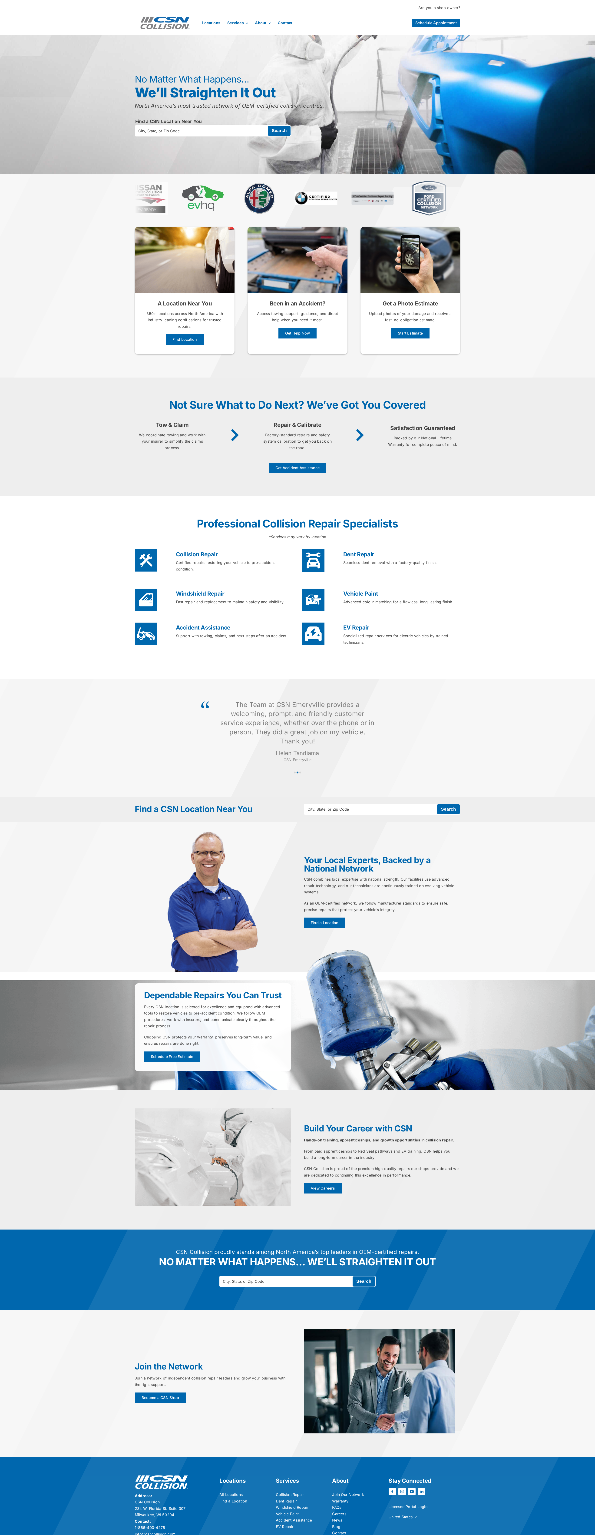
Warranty (340, 1501)
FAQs (336, 1507)
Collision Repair (197, 554)
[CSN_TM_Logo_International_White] (161, 1477)
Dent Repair (358, 554)
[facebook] (392, 1491)
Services (287, 1480)
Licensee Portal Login (408, 1506)
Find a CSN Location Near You (168, 121)
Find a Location (233, 1501)
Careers (339, 1514)
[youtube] (412, 1491)
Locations (232, 1480)
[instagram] (402, 1491)
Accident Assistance (203, 627)
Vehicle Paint (360, 593)
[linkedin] (421, 1491)
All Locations (231, 1494)
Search (279, 130)
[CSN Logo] (165, 13)
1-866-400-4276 (150, 1527)
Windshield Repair (200, 593)
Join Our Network (348, 1494)
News (337, 1520)
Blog (336, 1526)
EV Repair (356, 627)
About (340, 1480)
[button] (295, 772)
